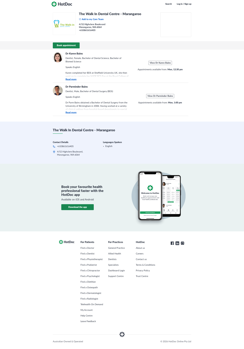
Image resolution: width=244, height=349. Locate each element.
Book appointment (66, 45)
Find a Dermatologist (90, 293)
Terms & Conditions (145, 265)
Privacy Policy (143, 270)
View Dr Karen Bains (160, 63)
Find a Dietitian (88, 282)
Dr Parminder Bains (77, 87)
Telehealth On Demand (91, 304)
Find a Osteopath (89, 287)
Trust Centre (142, 276)
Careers (139, 254)
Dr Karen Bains (74, 53)
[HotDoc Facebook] (172, 243)
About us (140, 248)
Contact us (141, 259)
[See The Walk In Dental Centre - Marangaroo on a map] (176, 25)
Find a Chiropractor (90, 270)
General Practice (116, 248)
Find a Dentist (87, 254)
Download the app (77, 207)
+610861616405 (65, 146)
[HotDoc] (61, 4)
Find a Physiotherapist (91, 259)
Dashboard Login (116, 270)
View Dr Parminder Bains (160, 96)
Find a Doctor (87, 248)
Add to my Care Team (93, 19)
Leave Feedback (88, 321)
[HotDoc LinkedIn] (177, 243)
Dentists (112, 259)
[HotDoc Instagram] (182, 243)
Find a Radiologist (89, 299)
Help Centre (86, 316)
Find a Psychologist (90, 276)
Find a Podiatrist (88, 265)
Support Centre (116, 276)
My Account (86, 310)
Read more (71, 79)
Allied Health (114, 254)
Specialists (113, 265)
